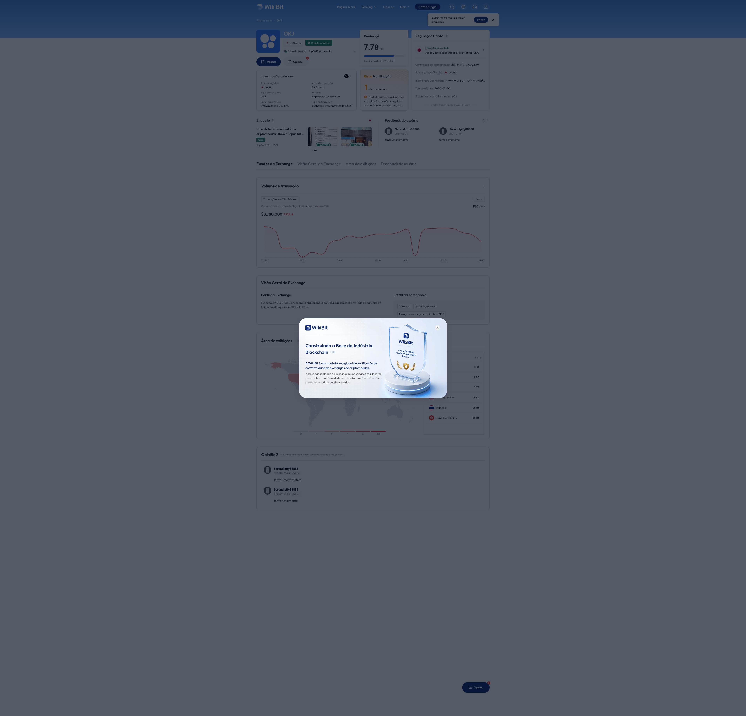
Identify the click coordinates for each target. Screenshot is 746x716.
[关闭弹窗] (437, 328)
